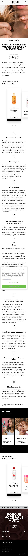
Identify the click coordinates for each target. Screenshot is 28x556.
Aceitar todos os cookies (14, 286)
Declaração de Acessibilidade (7, 542)
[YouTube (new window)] (9, 536)
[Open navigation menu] (25, 2)
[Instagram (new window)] (3, 536)
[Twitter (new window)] (6, 536)
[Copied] (15, 57)
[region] (14, 278)
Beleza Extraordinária (14, 40)
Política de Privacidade (6, 544)
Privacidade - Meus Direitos (7, 549)
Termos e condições (5, 551)
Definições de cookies (14, 282)
